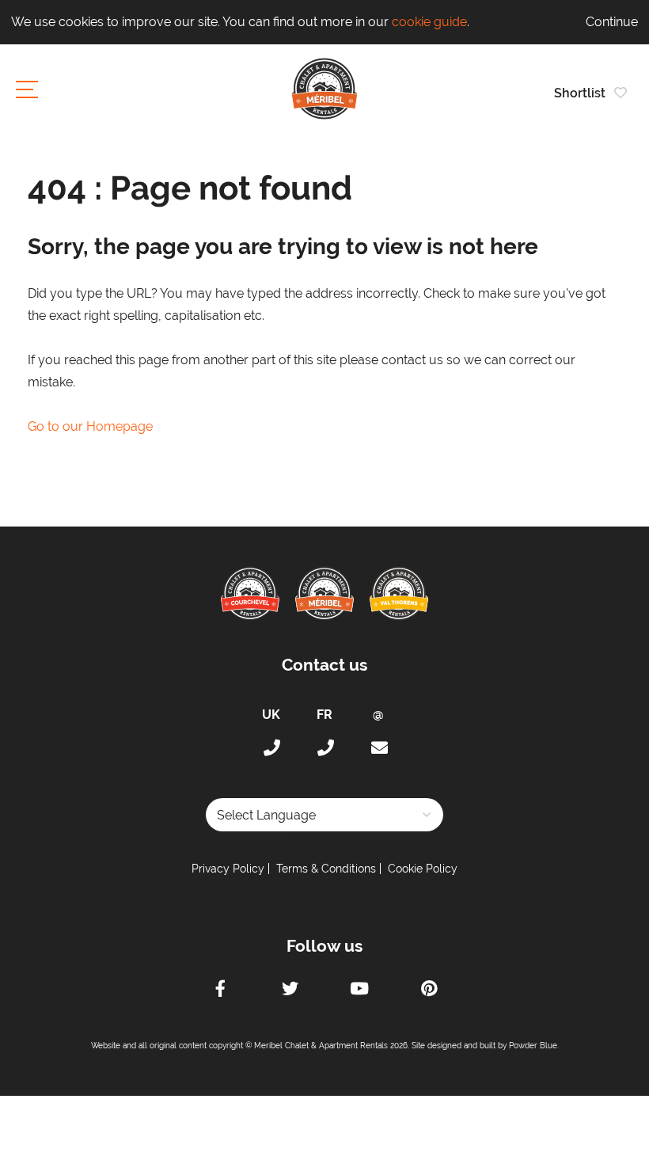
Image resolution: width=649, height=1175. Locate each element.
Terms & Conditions (326, 868)
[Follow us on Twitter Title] (290, 990)
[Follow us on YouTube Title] (359, 990)
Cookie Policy (422, 868)
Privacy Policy (228, 868)
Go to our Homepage (90, 426)
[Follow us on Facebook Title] (220, 990)
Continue (612, 21)
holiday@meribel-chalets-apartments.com (378, 748)
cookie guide (429, 21)
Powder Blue (533, 1045)
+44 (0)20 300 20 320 (270, 748)
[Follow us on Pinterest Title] (429, 990)
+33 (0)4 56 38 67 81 (324, 748)
